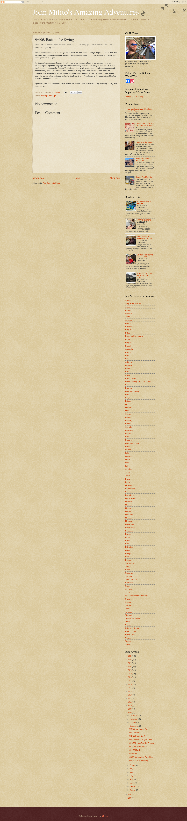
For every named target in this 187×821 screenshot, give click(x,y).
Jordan (127, 476)
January (133, 790)
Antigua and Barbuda (133, 304)
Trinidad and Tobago (132, 618)
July (131, 769)
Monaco (128, 511)
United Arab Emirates (133, 628)
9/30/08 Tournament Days (138, 729)
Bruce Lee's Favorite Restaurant (143, 159)
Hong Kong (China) (132, 443)
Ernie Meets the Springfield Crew (144, 237)
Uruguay (128, 638)
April (132, 779)
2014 (130, 691)
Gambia (128, 414)
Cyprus (128, 375)
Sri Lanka (128, 589)
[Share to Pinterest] (81, 92)
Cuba (127, 372)
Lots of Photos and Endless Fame (145, 256)
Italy (126, 466)
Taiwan (127, 609)
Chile (127, 356)
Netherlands (129, 524)
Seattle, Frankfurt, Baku (144, 177)
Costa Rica (129, 365)
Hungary (128, 446)
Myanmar (128, 521)
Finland (128, 408)
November (134, 719)
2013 (130, 695)
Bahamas (128, 323)
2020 (130, 670)
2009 (130, 709)
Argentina (128, 307)
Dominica (128, 388)
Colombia (128, 362)
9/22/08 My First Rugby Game (140, 740)
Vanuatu (128, 641)
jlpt (55, 96)
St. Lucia (128, 592)
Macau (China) (130, 498)
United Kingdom (131, 631)
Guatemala (129, 430)
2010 (130, 705)
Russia (127, 557)
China (127, 359)
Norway (128, 534)
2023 (130, 660)
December (134, 715)
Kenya (127, 479)
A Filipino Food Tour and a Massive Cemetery (145, 275)
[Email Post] (65, 92)
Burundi (128, 346)
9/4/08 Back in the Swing (138, 761)
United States (130, 635)
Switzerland (129, 605)
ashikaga (44, 96)
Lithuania (128, 492)
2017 (130, 681)
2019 (130, 674)
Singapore (129, 573)
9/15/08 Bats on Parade (138, 747)
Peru (127, 544)
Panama (128, 541)
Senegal (128, 566)
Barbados (128, 326)
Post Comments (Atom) (51, 183)
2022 (130, 663)
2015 (130, 688)
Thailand (128, 615)
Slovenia (128, 576)
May (132, 776)
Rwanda (128, 560)
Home (77, 178)
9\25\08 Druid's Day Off (138, 736)
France (127, 411)
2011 (130, 702)
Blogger (105, 816)
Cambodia (129, 349)
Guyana (128, 433)
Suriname (128, 599)
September (134, 726)
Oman (127, 537)
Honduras (128, 440)
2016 (130, 684)
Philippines (129, 547)
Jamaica (128, 469)
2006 (130, 798)
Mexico (128, 508)
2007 (130, 794)
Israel (127, 463)
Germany (128, 421)
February (133, 786)
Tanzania (128, 612)
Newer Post (38, 178)
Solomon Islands (131, 579)
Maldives (128, 505)
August (133, 765)
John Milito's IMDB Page (134, 97)
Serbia (127, 570)
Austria (128, 317)
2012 (130, 698)
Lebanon (128, 485)
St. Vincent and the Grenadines (136, 596)
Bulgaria (128, 343)
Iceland (128, 450)
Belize (127, 333)
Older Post (114, 178)
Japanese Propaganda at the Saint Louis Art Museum (139, 110)
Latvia (127, 482)
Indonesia (128, 456)
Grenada (128, 427)
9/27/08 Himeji (134, 733)
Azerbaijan (129, 320)
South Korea (129, 583)
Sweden (128, 602)
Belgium (128, 330)
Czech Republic (131, 378)
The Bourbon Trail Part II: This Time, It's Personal (145, 124)
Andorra (128, 301)
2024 (130, 656)
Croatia (128, 369)
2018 (130, 677)
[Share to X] (76, 92)
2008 (130, 712)
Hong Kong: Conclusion (144, 142)
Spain (127, 586)
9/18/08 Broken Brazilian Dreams (141, 743)
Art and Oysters (144, 220)
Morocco (128, 518)
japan (51, 96)
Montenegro (129, 515)
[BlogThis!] (74, 92)
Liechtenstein (130, 489)
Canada (128, 352)
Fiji (126, 404)
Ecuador (128, 395)
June (132, 772)
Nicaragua (129, 531)
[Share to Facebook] (78, 92)
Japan (127, 472)
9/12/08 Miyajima (135, 750)
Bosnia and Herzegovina (134, 336)
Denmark (128, 385)
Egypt (127, 398)
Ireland (127, 459)
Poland (127, 550)
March (132, 783)
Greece (128, 424)
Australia (128, 313)
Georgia (128, 417)
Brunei (127, 339)
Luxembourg (129, 495)
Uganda (128, 625)
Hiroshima (133, 754)
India (127, 453)
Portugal (128, 554)
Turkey (127, 622)
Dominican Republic (132, 391)
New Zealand (130, 528)
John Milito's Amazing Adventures (85, 12)
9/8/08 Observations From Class (141, 757)
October (133, 722)
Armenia (128, 310)
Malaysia (128, 502)
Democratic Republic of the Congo (137, 382)
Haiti (127, 437)
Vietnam (128, 644)
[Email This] (71, 92)
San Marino (129, 563)
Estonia (128, 401)
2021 (130, 667)
